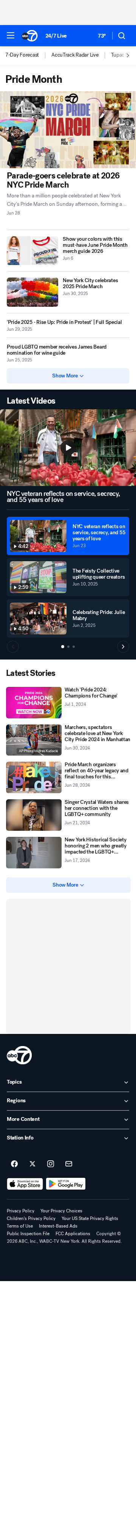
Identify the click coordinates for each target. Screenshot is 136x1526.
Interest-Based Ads (58, 1226)
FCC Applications (73, 1233)
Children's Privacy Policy (31, 1218)
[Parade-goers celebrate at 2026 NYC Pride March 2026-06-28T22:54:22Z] (68, 129)
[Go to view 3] (74, 646)
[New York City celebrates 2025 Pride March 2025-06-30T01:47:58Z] (32, 292)
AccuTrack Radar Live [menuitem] (74, 55)
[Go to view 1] (62, 646)
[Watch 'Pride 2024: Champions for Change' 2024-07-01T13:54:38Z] (34, 702)
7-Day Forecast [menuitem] (22, 55)
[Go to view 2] (68, 646)
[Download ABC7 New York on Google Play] (66, 1184)
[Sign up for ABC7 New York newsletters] (68, 1164)
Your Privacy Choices (61, 1211)
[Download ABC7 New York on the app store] (25, 1184)
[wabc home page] (19, 1055)
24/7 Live (56, 35)
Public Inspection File (28, 1233)
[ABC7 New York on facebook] (14, 1164)
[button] (11, 35)
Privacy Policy (20, 1211)
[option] (28, 55)
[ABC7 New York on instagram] (50, 1164)
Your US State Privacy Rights (90, 1218)
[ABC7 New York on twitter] (32, 1164)
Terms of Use (20, 1226)
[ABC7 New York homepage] (30, 36)
